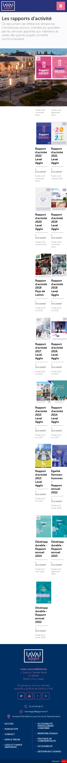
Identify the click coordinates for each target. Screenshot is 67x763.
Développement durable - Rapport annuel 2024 (45, 549)
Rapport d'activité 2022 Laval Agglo (41, 156)
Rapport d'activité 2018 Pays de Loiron (41, 287)
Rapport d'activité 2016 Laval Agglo (57, 351)
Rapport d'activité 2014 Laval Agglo (57, 414)
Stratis (64, 761)
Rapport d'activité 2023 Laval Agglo (57, 89)
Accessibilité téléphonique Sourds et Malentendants (36, 716)
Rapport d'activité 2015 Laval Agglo (41, 414)
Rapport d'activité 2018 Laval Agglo (57, 287)
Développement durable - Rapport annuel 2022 (45, 615)
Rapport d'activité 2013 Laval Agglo (41, 478)
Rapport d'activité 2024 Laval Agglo (41, 89)
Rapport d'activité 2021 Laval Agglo (57, 156)
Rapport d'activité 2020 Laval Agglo (41, 221)
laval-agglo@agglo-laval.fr (36, 711)
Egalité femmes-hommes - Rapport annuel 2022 (57, 482)
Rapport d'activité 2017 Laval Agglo (41, 351)
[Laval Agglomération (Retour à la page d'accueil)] (8, 6)
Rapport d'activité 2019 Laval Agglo (57, 221)
